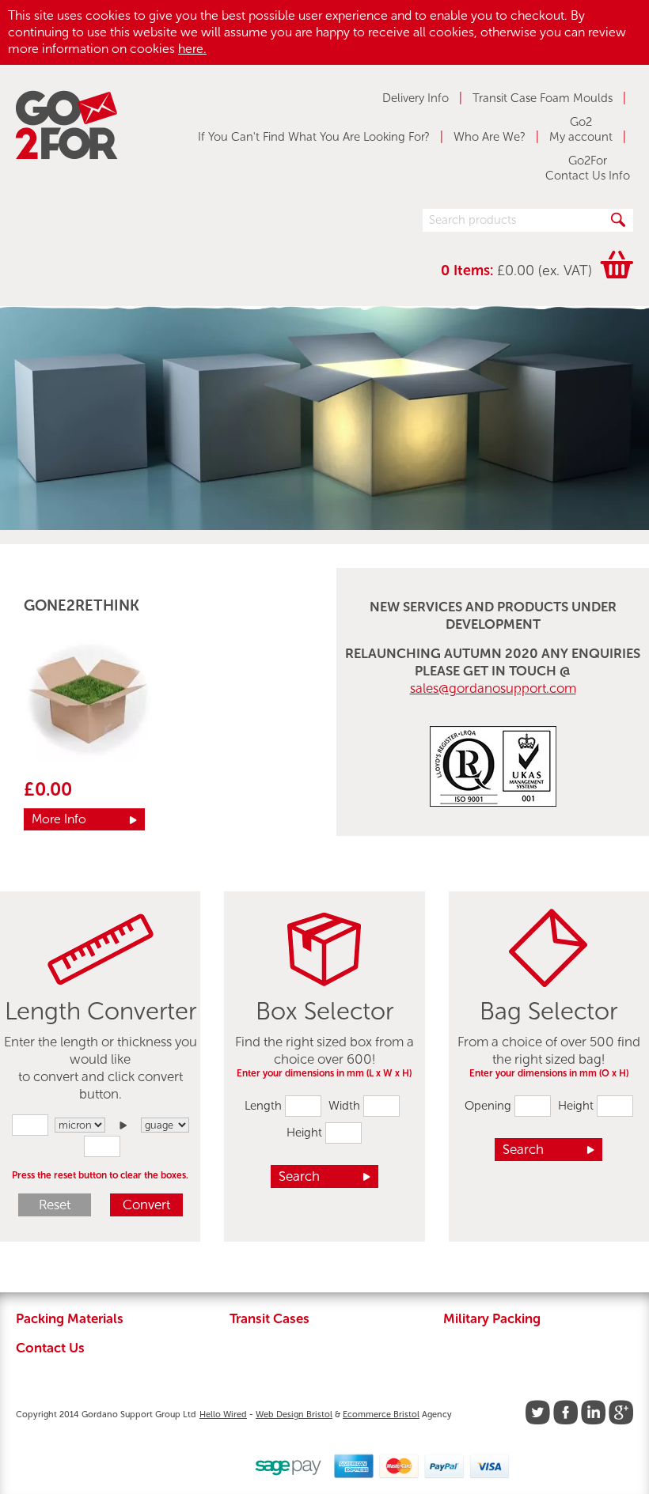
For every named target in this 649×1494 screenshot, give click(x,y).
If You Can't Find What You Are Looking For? (314, 137)
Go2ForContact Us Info (587, 168)
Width (344, 1106)
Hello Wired (223, 1414)
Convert (146, 1204)
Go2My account (581, 130)
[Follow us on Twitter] (538, 1420)
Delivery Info (415, 98)
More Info (59, 818)
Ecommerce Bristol (381, 1414)
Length (263, 1106)
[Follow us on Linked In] (593, 1420)
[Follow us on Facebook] (565, 1420)
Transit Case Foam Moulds (543, 98)
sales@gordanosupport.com (493, 688)
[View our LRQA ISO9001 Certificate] (493, 802)
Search (299, 1176)
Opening (488, 1106)
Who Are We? (490, 137)
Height (304, 1132)
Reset (54, 1204)
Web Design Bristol (294, 1414)
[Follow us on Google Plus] (621, 1420)
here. (192, 48)
